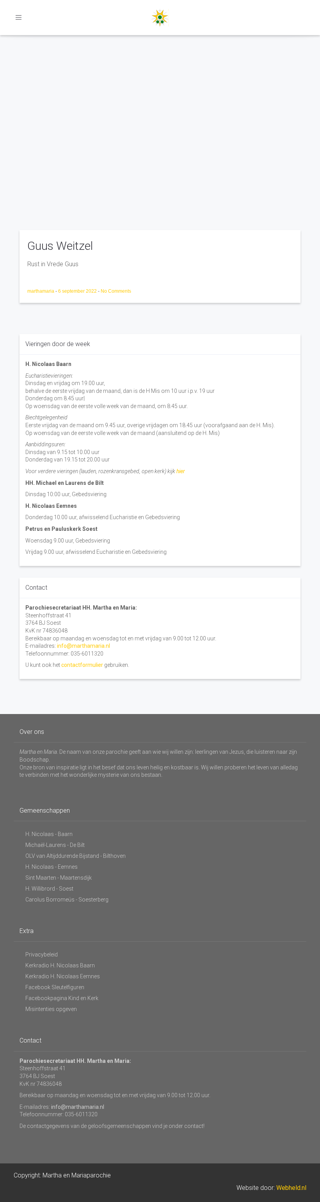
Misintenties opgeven (51, 1009)
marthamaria (41, 291)
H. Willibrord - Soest (49, 889)
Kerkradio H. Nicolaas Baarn (60, 965)
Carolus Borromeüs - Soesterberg (66, 899)
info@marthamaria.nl (83, 646)
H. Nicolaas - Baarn (49, 834)
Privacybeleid (41, 954)
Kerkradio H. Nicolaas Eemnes (62, 976)
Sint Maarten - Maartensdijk (58, 878)
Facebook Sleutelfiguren (54, 987)
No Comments (116, 291)
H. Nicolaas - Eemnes (51, 867)
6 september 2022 (78, 291)
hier (180, 471)
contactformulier (82, 665)
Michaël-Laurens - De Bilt (55, 845)
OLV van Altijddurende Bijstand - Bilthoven (75, 856)
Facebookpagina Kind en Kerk (61, 998)
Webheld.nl (291, 1187)
